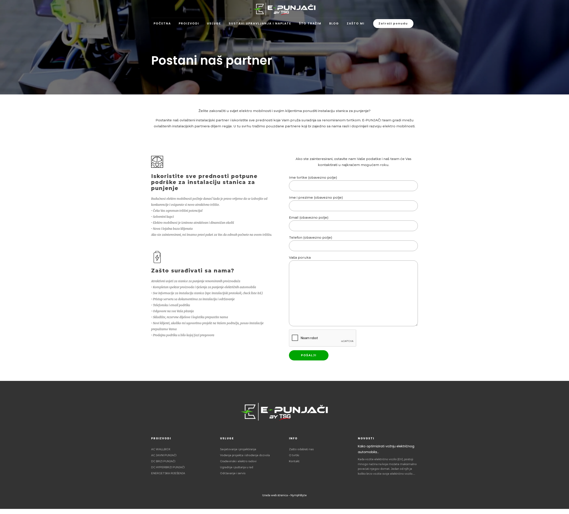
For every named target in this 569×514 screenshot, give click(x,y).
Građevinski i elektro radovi (238, 461)
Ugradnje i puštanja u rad (236, 467)
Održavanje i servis (232, 473)
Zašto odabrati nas (301, 449)
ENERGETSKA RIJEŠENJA (168, 473)
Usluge (214, 23)
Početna (162, 23)
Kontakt (294, 461)
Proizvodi (189, 23)
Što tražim (310, 23)
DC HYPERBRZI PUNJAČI (168, 467)
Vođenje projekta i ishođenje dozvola (245, 455)
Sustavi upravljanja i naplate (260, 23)
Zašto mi (356, 23)
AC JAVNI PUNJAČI (163, 455)
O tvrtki (294, 455)
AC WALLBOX (160, 449)
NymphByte (299, 495)
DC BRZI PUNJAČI (163, 461)
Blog (334, 23)
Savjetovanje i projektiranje (238, 449)
